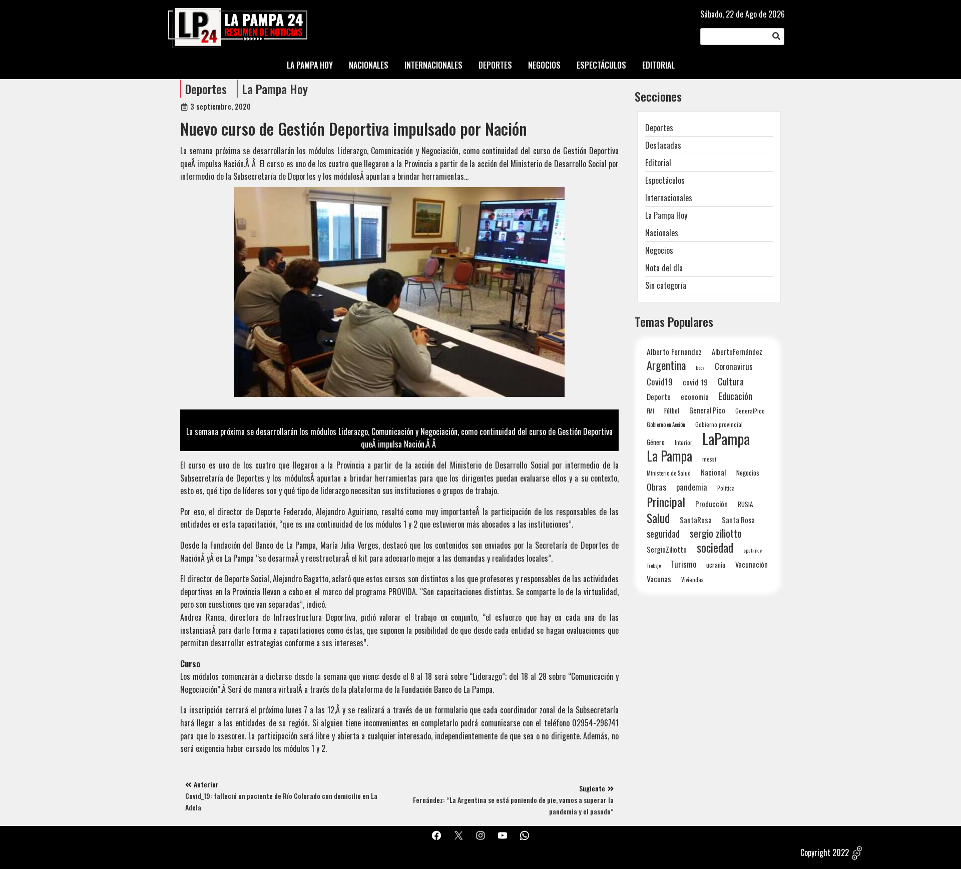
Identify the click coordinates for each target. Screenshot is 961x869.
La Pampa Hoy (275, 89)
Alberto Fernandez (674, 351)
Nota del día (664, 268)
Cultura (731, 381)
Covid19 (660, 381)
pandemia (691, 487)
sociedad (715, 547)
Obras (656, 487)
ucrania (715, 565)
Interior (683, 442)
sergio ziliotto (716, 533)
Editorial (658, 163)
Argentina (666, 365)
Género (656, 442)
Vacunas (659, 579)
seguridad (663, 533)
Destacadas (663, 145)
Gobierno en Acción (666, 424)
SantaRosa (696, 519)
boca (700, 367)
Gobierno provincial (719, 424)
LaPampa (726, 438)
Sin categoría (665, 285)
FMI (650, 410)
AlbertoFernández (737, 351)
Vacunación (751, 564)
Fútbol (671, 410)
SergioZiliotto (667, 549)
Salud (658, 518)
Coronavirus (734, 366)
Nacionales (661, 233)
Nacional (713, 472)
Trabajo (654, 565)
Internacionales (668, 198)
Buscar (776, 36)
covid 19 (695, 381)
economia (695, 396)
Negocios (659, 250)
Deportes (206, 89)
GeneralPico (750, 410)
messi (709, 459)
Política (726, 488)
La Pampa (669, 456)
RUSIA (745, 504)
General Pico (707, 410)
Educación (735, 395)
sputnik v (752, 550)
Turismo (683, 564)
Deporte (659, 396)
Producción (711, 504)
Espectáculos (665, 180)
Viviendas (692, 579)
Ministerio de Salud (669, 473)
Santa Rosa (738, 520)
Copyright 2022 (824, 852)
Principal (666, 502)
